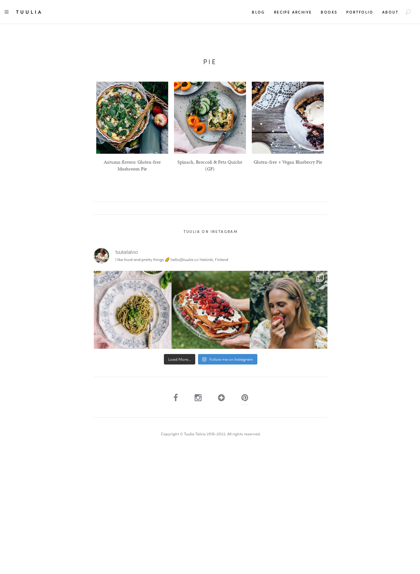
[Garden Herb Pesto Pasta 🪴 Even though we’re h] (133, 310)
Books (329, 12)
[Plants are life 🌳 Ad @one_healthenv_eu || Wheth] (288, 310)
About (390, 12)
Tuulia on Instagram (211, 231)
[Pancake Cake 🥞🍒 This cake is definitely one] (210, 310)
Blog (258, 12)
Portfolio (359, 12)
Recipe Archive (293, 12)
